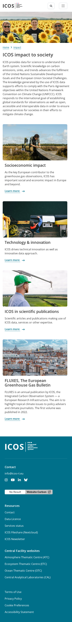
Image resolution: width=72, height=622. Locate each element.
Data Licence (13, 519)
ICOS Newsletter (15, 539)
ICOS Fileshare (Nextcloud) (21, 532)
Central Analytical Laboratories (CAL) (28, 577)
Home (6, 47)
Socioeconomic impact (25, 165)
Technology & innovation (28, 242)
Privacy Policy (13, 598)
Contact (10, 512)
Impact (17, 47)
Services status (14, 526)
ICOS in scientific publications (32, 311)
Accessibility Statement (19, 612)
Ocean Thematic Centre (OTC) (23, 570)
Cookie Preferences (17, 605)
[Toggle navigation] (63, 6)
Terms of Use (13, 592)
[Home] (13, 6)
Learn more (12, 191)
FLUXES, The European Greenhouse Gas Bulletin (28, 383)
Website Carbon (36, 491)
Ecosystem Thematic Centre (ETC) (26, 564)
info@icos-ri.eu (14, 473)
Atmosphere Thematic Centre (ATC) (27, 557)
